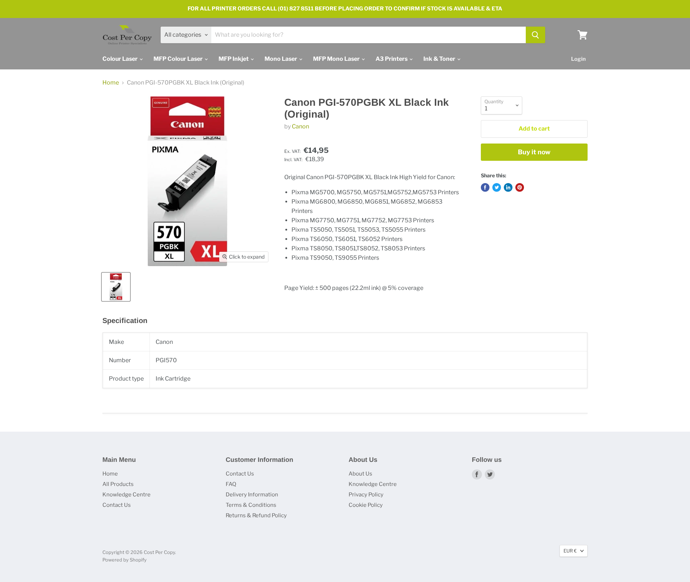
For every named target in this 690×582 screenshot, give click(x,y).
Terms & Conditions (251, 505)
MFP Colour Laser (178, 58)
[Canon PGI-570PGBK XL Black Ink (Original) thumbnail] (116, 287)
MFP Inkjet (234, 58)
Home (110, 82)
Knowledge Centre (126, 494)
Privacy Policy (366, 494)
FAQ (231, 484)
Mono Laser (281, 58)
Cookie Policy (366, 505)
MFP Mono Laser (337, 58)
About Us (360, 473)
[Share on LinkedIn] (508, 187)
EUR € (570, 551)
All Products (118, 484)
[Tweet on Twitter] (496, 187)
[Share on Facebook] (485, 187)
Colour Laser (120, 58)
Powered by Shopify (124, 560)
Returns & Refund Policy (256, 515)
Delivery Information (252, 494)
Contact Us (116, 505)
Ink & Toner (439, 58)
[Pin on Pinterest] (519, 187)
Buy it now (534, 152)
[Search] (535, 35)
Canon (300, 126)
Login (578, 59)
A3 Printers (392, 58)
